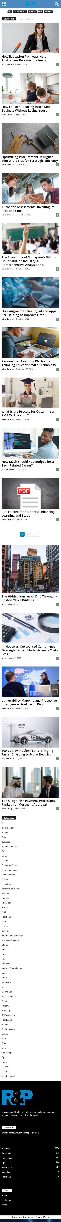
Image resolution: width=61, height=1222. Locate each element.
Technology (7, 1053)
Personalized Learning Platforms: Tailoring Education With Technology (29, 363)
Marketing (6, 964)
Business (48, 12)
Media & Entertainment (12, 968)
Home (21, 19)
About (4, 1195)
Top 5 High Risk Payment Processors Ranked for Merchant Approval (28, 803)
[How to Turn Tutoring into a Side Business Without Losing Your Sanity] (30, 88)
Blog (40, 12)
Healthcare (6, 917)
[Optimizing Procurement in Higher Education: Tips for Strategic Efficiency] (30, 138)
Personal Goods (9, 996)
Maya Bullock (8, 758)
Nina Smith (7, 114)
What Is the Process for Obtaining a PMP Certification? (28, 413)
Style (4, 1048)
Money (5, 973)
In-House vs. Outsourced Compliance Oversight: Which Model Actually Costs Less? (30, 650)
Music (4, 978)
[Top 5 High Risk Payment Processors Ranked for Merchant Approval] (30, 782)
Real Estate (7, 1020)
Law (3, 954)
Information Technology (12, 935)
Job (3, 949)
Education (6, 884)
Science (5, 1024)
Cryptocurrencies (9, 870)
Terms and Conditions (22, 1217)
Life (3, 959)
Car (3, 851)
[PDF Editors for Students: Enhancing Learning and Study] (30, 493)
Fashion (5, 893)
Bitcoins (32, 12)
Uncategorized (8, 1076)
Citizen (5, 860)
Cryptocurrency (8, 875)
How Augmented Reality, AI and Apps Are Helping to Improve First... (29, 313)
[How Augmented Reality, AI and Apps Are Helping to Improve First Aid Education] (30, 292)
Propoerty (6, 1010)
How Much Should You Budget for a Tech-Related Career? (28, 463)
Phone (4, 1001)
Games (5, 907)
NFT (3, 987)
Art (9, 12)
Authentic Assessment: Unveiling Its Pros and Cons (28, 209)
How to (5, 926)
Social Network (8, 1029)
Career (5, 856)
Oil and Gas (7, 992)
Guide (4, 912)
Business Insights (10, 846)
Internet (5, 945)
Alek (4, 604)
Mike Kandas (8, 164)
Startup (5, 1043)
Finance (5, 898)
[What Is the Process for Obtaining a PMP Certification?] (30, 393)
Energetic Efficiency (11, 889)
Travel (4, 1071)
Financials (6, 903)
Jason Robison (8, 469)
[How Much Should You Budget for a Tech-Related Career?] (30, 443)
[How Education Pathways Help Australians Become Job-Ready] (30, 38)
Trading (5, 1067)
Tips (3, 1057)
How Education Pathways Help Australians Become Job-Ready (24, 58)
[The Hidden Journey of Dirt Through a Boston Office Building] (30, 569)
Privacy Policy (42, 1217)
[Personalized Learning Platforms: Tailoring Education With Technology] (30, 342)
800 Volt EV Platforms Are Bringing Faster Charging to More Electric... (27, 752)
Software (6, 1034)
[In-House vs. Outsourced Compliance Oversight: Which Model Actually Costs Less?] (30, 628)
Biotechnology (20, 12)
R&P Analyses (8, 1015)
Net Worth (6, 982)
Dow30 (5, 879)
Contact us (6, 1200)
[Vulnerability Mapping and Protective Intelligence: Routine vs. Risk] (30, 682)
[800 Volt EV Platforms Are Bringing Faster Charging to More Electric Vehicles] (30, 732)
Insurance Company (11, 940)
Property (5, 1006)
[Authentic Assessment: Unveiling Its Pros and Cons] (30, 188)
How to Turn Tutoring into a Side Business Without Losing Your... (26, 109)
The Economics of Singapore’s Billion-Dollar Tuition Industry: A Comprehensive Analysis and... (29, 261)
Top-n (4, 1062)
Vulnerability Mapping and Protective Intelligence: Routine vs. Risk (29, 702)
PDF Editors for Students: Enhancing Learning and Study (28, 514)
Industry (5, 931)
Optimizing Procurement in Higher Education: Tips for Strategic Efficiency (30, 159)
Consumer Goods (9, 865)
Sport (4, 1038)
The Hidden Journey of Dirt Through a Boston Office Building (29, 598)
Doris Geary (7, 64)
